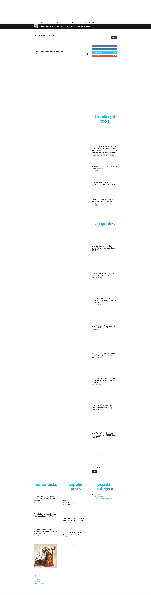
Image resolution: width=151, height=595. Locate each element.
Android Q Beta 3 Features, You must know (49, 53)
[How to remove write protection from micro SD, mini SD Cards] (75, 545)
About (73, 22)
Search (93, 35)
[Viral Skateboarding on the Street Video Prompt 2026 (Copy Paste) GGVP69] (104, 243)
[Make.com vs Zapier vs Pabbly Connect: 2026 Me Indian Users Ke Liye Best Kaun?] (104, 180)
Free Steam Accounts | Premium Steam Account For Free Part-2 (74, 529)
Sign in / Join (49, 22)
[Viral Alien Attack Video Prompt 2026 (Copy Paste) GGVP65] (104, 350)
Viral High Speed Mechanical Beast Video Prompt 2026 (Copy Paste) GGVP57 (103, 415)
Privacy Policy (85, 22)
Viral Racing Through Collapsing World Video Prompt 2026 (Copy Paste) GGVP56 (104, 442)
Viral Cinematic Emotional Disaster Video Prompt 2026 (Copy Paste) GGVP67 (104, 308)
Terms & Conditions (93, 22)
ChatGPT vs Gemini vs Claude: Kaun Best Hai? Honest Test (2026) (103, 209)
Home (54, 22)
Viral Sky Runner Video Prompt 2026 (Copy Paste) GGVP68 (103, 281)
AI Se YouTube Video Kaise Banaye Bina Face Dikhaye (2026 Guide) (104, 147)
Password (94, 468)
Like (115, 45)
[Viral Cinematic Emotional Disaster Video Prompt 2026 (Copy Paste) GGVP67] (104, 296)
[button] (115, 26)
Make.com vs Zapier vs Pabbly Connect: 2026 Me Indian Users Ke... (103, 187)
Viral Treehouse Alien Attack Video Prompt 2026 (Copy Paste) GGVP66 (104, 335)
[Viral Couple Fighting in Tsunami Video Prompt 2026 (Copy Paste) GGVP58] (104, 376)
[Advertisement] (38, 10)
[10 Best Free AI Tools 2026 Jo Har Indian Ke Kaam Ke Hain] (104, 163)
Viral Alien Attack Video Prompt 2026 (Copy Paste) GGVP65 (103, 361)
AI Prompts (49, 26)
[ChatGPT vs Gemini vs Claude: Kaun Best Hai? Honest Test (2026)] (104, 200)
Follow (114, 49)
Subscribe (114, 55)
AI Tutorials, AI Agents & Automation (79, 26)
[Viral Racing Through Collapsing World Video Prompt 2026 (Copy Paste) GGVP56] (104, 430)
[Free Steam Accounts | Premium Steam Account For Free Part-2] (75, 522)
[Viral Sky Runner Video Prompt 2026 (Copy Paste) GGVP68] (104, 271)
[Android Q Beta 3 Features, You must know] (61, 45)
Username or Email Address (99, 462)
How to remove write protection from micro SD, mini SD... (74, 557)
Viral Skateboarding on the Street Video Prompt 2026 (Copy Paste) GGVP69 (104, 255)
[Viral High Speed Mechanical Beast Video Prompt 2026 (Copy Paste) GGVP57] (104, 403)
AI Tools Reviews (60, 26)
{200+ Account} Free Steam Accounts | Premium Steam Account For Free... (73, 511)
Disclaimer (78, 22)
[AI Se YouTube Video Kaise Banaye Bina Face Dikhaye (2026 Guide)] (104, 135)
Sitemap (62, 22)
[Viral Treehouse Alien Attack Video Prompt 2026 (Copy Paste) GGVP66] (104, 323)
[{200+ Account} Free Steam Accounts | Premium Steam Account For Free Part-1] (75, 504)
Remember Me (97, 475)
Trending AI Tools (105, 119)
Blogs (58, 22)
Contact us (68, 22)
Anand (35, 55)
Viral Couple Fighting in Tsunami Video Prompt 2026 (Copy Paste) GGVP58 (104, 388)
